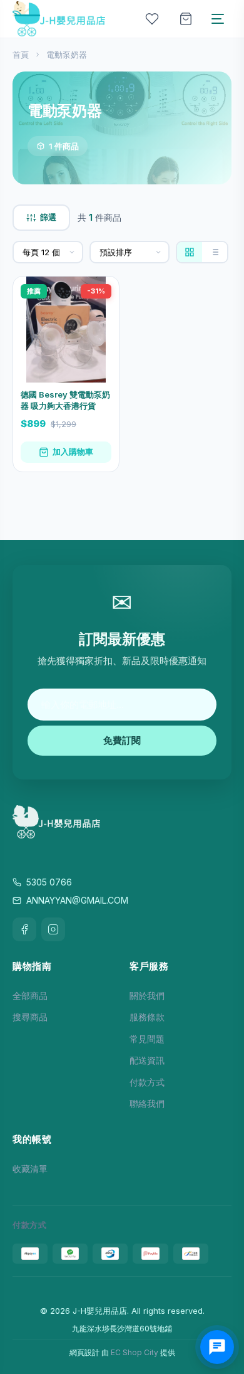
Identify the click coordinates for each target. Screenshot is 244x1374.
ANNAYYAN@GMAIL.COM (77, 900)
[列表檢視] (214, 252)
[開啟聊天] (217, 1347)
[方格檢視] (189, 252)
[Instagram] (53, 929)
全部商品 (30, 995)
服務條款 (147, 1017)
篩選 (48, 217)
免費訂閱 (122, 740)
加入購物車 (73, 452)
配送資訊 (147, 1060)
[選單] (217, 19)
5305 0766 (49, 882)
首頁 (21, 55)
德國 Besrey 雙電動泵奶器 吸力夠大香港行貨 (65, 400)
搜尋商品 (30, 1017)
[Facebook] (24, 929)
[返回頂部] (220, 1325)
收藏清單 (30, 1168)
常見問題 (147, 1038)
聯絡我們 (147, 1103)
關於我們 (147, 995)
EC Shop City (134, 1352)
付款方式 (147, 1082)
